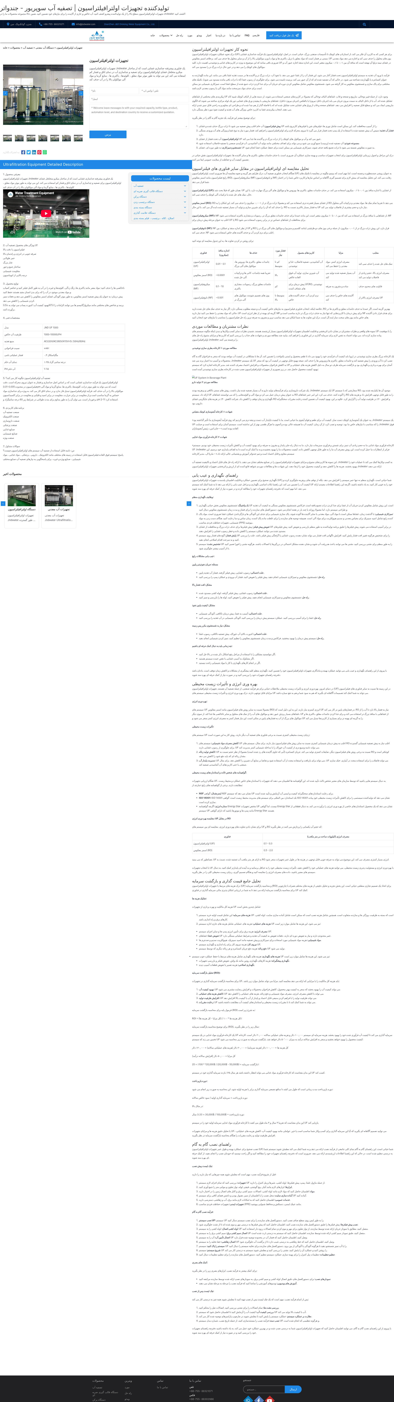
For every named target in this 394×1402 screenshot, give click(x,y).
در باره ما (220, 35)
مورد (189, 35)
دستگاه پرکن (98, 1399)
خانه (153, 35)
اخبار (208, 35)
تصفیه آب (28, 47)
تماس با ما (235, 35)
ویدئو (199, 35)
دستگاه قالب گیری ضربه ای (105, 1394)
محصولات (164, 35)
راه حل (179, 35)
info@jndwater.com (85, 24)
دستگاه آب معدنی (45, 47)
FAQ (247, 35)
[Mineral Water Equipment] (59, 495)
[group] (21, 505)
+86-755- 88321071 (53, 24)
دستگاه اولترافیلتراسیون (21, 509)
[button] (284, 35)
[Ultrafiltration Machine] (22, 495)
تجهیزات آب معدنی (59, 509)
